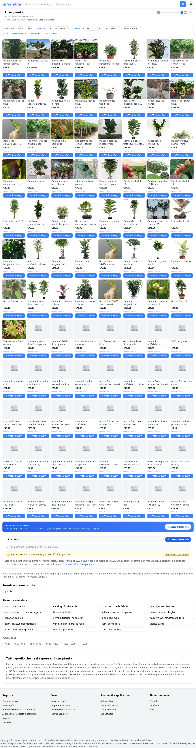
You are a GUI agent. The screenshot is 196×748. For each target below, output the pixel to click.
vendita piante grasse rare (68, 623)
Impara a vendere (60, 705)
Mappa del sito (108, 709)
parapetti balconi (108, 573)
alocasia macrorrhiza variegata (23, 612)
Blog (151, 709)
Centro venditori (59, 713)
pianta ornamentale (27, 573)
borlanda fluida (62, 612)
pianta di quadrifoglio (162, 612)
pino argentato (89, 573)
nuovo (20, 28)
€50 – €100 (35, 643)
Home (7, 20)
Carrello (6, 722)
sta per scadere (130, 28)
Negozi (6, 718)
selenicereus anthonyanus (117, 612)
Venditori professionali (63, 709)
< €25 (7, 643)
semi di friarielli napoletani (68, 618)
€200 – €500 (69, 643)
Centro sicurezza (109, 705)
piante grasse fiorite (68, 573)
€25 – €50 (20, 643)
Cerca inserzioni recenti (177, 554)
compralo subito (62, 28)
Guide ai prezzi (10, 701)
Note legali (8, 705)
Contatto (153, 701)
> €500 (84, 643)
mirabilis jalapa (48, 573)
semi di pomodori (112, 629)
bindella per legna (63, 629)
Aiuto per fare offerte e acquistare (20, 713)
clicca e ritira (51, 33)
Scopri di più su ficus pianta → (79, 564)
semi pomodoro (111, 623)
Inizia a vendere (59, 701)
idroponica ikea (14, 618)
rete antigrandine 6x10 (181, 573)
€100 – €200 (52, 643)
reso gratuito (35, 33)
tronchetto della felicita (115, 606)
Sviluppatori (106, 701)
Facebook (154, 705)
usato (29, 28)
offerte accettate (19, 33)
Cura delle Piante (19, 20)
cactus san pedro (15, 606)
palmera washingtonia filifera (167, 618)
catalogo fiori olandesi (66, 606)
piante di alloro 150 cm (155, 573)
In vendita (11, 4)
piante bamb (157, 623)
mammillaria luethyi (14, 576)
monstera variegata (37, 576)
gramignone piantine (162, 606)
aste (49, 28)
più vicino (115, 28)
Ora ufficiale (106, 713)
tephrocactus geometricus (20, 623)
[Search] (183, 4)
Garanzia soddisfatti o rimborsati (19, 709)
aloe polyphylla (110, 618)
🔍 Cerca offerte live (178, 539)
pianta (8, 591)
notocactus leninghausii (19, 629)
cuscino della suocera (130, 573)
